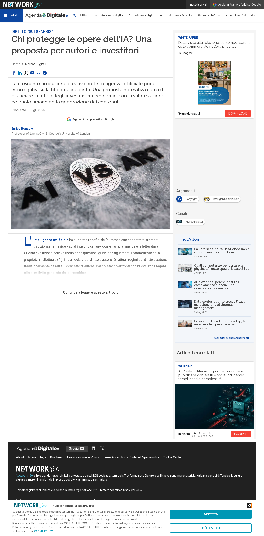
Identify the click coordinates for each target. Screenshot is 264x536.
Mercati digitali (35, 64)
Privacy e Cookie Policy (83, 457)
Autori (32, 457)
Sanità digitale (245, 15)
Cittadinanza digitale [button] (143, 15)
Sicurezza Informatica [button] (212, 15)
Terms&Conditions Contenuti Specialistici (131, 457)
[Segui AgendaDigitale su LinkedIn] (93, 449)
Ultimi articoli (89, 15)
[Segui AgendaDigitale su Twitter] (102, 449)
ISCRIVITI (241, 434)
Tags (43, 457)
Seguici (74, 448)
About (20, 457)
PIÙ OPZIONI (211, 528)
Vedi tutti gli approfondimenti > (232, 338)
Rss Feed (56, 457)
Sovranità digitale (113, 15)
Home (15, 64)
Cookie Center (172, 457)
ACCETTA (211, 514)
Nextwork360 (24, 475)
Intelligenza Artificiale (179, 15)
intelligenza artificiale (50, 240)
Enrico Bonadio (22, 128)
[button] (11, 15)
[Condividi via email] (32, 73)
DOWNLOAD (238, 113)
